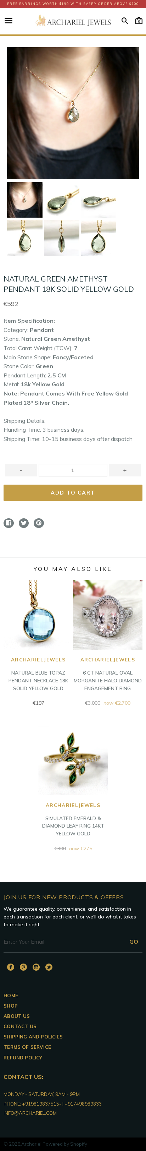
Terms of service (27, 1047)
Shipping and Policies (33, 1037)
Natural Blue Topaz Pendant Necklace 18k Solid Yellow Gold (38, 673)
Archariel (31, 1144)
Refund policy (23, 1057)
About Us (17, 1016)
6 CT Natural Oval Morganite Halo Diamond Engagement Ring (108, 673)
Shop (11, 1006)
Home (11, 995)
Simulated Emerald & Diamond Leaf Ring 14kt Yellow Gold (73, 819)
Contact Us (20, 1026)
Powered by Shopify (65, 1144)
